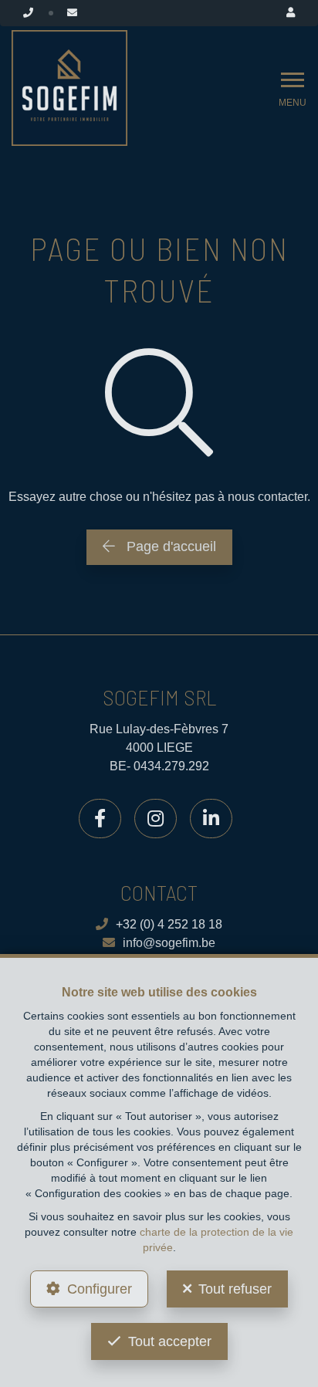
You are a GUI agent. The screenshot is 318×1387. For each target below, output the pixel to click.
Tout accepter (169, 1341)
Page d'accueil (169, 546)
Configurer (99, 1289)
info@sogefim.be (169, 942)
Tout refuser (235, 1289)
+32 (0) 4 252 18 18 (169, 924)
